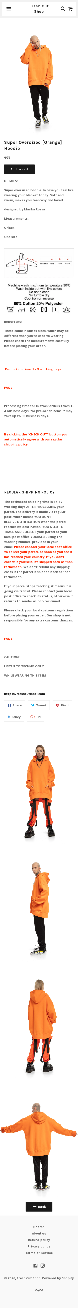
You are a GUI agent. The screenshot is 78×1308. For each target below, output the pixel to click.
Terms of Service (39, 1253)
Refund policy (39, 1240)
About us (39, 1233)
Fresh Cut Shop (39, 9)
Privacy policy (39, 1246)
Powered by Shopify (58, 1278)
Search (39, 1227)
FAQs (8, 387)
